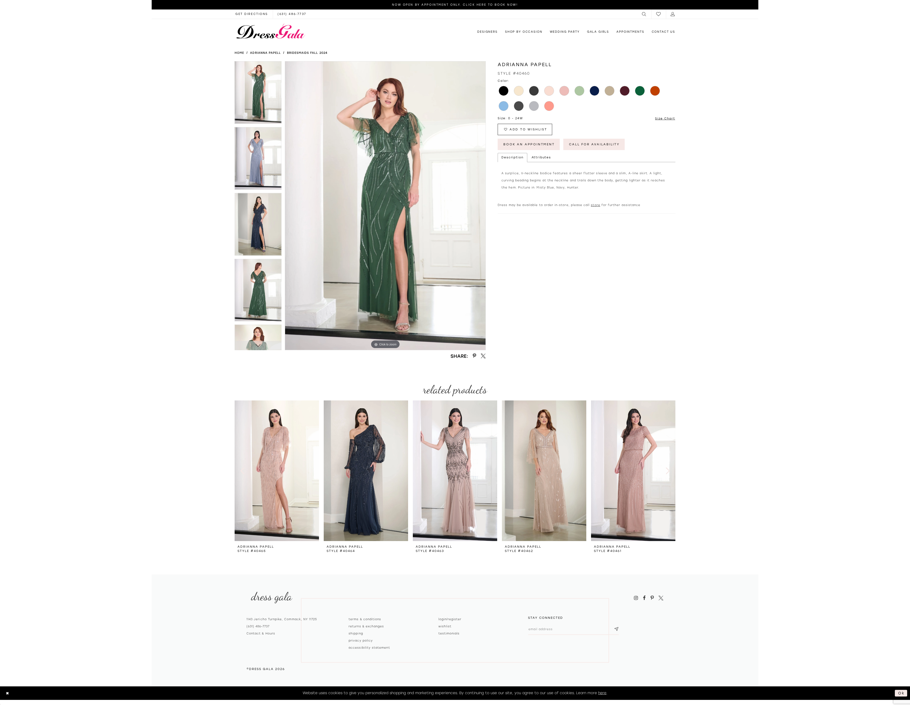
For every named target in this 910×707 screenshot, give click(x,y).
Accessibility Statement (369, 647)
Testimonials (449, 633)
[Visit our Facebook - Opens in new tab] (644, 598)
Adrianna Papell (265, 53)
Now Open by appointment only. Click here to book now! (455, 4)
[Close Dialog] (7, 693)
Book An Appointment (529, 144)
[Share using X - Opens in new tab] (483, 356)
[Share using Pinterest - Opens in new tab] (474, 356)
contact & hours (260, 633)
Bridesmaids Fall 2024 (307, 53)
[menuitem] (644, 14)
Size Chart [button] (665, 118)
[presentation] (277, 470)
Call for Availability (594, 144)
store (595, 205)
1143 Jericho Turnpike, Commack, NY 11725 (281, 619)
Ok (901, 693)
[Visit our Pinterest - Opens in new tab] (652, 598)
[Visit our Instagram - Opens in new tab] (636, 598)
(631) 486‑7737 (257, 626)
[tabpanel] (258, 94)
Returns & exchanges (366, 626)
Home (239, 53)
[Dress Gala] (271, 31)
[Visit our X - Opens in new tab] (661, 598)
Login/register (450, 619)
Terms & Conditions (365, 619)
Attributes (541, 157)
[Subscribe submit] (616, 629)
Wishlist (444, 626)
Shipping (356, 633)
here (602, 693)
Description (512, 157)
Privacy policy (361, 640)
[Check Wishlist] (658, 14)
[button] (644, 14)
